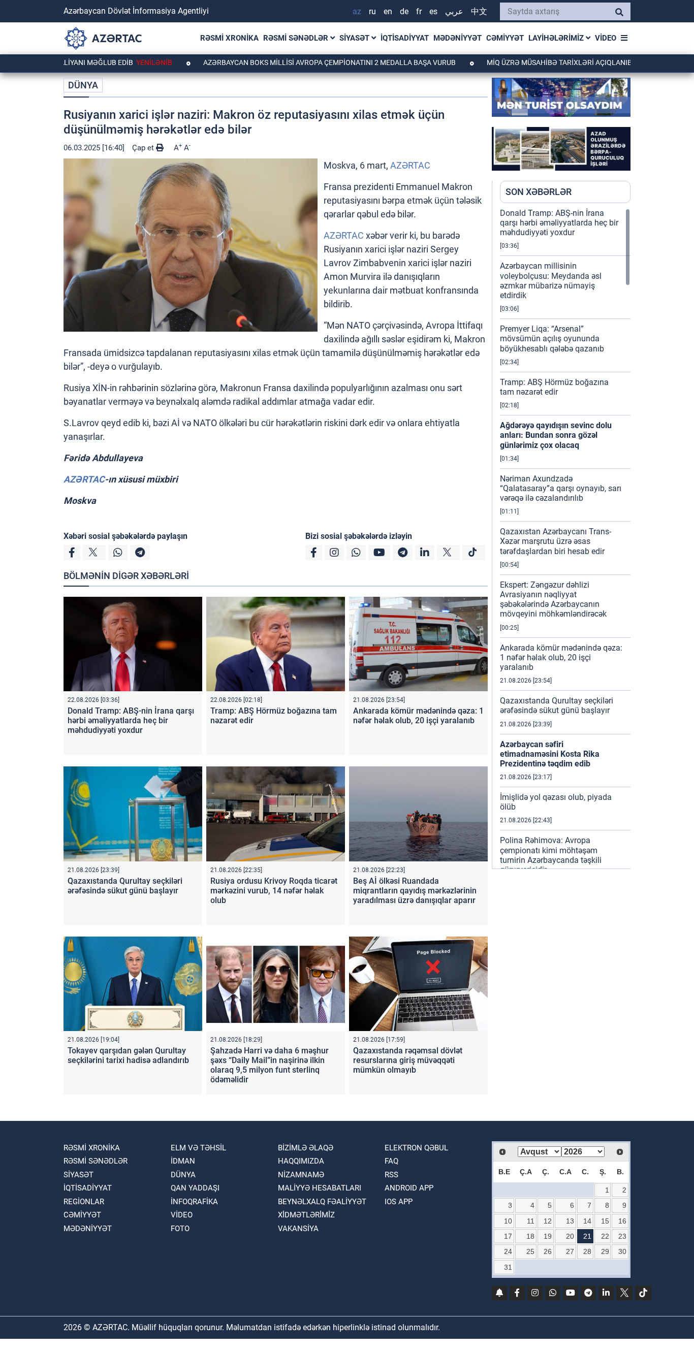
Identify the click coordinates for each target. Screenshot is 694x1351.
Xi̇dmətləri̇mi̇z (306, 1214)
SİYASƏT (355, 38)
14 (587, 1221)
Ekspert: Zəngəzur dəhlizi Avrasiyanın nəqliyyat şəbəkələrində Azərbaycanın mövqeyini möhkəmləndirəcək (553, 599)
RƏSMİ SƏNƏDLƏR (296, 38)
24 (508, 1251)
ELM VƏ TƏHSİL (198, 1147)
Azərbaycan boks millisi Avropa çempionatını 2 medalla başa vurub (286, 62)
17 (508, 1236)
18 (530, 1236)
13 (570, 1221)
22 (605, 1236)
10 (508, 1221)
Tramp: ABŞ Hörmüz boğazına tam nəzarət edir (554, 387)
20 (570, 1236)
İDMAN (183, 1161)
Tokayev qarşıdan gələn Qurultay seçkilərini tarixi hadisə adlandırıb (128, 1055)
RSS (391, 1174)
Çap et (144, 147)
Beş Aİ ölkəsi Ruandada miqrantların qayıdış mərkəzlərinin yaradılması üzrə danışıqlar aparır (415, 890)
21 (587, 1236)
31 (508, 1267)
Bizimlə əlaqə (305, 1147)
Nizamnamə (301, 1174)
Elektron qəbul (416, 1147)
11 (530, 1221)
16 (622, 1221)
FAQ (391, 1161)
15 (605, 1221)
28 (587, 1251)
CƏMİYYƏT (505, 38)
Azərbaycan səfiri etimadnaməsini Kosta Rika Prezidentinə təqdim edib (550, 753)
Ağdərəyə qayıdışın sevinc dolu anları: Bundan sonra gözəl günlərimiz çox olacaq (556, 435)
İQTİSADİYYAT (405, 38)
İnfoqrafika (194, 1201)
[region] (565, 538)
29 (605, 1251)
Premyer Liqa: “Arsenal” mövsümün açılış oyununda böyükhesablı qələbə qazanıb (552, 338)
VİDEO (605, 38)
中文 (479, 11)
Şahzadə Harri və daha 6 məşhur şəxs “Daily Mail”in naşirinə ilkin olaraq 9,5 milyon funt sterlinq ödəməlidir (269, 1065)
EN (388, 11)
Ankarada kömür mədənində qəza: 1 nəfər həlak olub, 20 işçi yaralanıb (418, 715)
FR (419, 11)
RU (372, 11)
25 (530, 1251)
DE (404, 11)
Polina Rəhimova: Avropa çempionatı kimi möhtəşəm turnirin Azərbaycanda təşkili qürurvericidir (551, 855)
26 (548, 1251)
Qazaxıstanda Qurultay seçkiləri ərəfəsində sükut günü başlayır (125, 885)
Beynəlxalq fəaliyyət (322, 1201)
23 (622, 1236)
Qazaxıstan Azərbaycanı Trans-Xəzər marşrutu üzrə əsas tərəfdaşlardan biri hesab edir (555, 541)
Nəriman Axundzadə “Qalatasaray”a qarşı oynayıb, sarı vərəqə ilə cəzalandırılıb (560, 488)
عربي (454, 11)
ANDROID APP (409, 1188)
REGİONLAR (84, 1201)
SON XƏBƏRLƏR (539, 191)
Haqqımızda (301, 1161)
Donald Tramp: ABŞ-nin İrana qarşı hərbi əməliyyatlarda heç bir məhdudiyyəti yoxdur (131, 720)
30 (622, 1251)
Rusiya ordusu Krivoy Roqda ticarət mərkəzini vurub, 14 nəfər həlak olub (273, 890)
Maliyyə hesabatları (319, 1188)
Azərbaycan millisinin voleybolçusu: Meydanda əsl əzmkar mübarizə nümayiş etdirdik (551, 280)
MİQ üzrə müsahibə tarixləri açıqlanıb (516, 62)
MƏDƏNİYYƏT (457, 38)
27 (570, 1251)
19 (548, 1236)
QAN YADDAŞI (195, 1188)
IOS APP (399, 1201)
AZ (357, 11)
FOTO (180, 1228)
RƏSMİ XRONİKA (229, 38)
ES (433, 11)
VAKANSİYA (298, 1228)
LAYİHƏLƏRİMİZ (557, 38)
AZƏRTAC (410, 165)
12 (548, 1221)
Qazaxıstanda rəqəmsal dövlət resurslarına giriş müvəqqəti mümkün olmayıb (407, 1060)
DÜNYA (83, 85)
